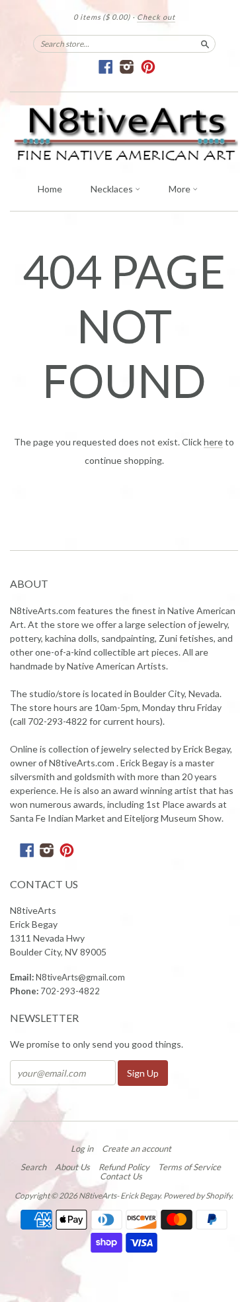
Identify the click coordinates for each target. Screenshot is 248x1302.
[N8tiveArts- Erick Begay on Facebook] (106, 67)
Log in (82, 1148)
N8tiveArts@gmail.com (80, 977)
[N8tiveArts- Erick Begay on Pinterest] (148, 67)
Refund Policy (124, 1167)
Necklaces (113, 188)
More (180, 188)
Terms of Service (189, 1167)
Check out (156, 17)
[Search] (205, 43)
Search (33, 1167)
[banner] (124, 133)
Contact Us (121, 1176)
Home (50, 188)
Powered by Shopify (197, 1196)
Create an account (136, 1148)
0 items (101, 17)
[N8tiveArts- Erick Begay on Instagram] (127, 67)
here (213, 441)
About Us (72, 1167)
